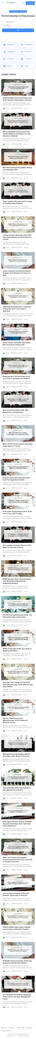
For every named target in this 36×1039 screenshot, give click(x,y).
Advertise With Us (6, 1030)
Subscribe (30, 3)
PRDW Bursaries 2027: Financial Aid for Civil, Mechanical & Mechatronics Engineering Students (17, 581)
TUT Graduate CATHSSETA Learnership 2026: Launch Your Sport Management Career (17, 997)
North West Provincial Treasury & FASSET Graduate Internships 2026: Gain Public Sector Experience (17, 824)
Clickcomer (26, 1036)
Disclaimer (29, 1027)
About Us (4, 1027)
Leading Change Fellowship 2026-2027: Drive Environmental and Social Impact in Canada (17, 237)
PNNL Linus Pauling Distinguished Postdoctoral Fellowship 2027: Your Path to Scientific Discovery (17, 859)
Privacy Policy (21, 1027)
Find (18, 30)
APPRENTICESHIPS (16, 108)
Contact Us (11, 1027)
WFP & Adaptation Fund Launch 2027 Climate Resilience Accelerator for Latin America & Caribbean (17, 134)
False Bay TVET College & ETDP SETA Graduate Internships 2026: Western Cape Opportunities (18, 684)
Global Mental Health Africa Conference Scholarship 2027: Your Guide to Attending (17, 309)
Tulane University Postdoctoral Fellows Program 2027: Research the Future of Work (17, 273)
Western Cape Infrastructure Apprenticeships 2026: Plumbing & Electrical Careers (15, 720)
